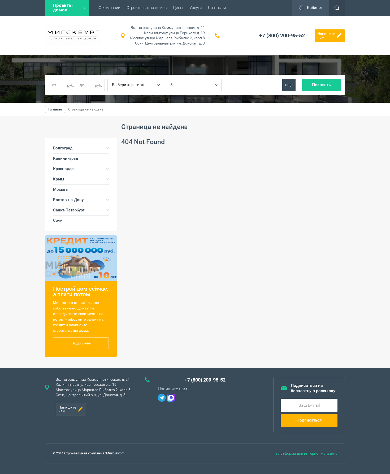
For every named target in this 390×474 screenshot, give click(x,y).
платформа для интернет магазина (306, 453)
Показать (321, 84)
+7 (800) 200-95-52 (282, 35)
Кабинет (315, 7)
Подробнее (80, 343)
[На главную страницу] (73, 35)
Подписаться (309, 420)
